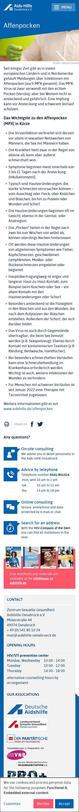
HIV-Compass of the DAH (52, 528)
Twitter (40, 424)
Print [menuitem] (7, 424)
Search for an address (40, 523)
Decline (43, 803)
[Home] (18, 7)
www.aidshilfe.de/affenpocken (28, 408)
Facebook (32, 424)
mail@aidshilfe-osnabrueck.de (31, 635)
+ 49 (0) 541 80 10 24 (23, 630)
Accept (64, 803)
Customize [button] (12, 803)
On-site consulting (37, 449)
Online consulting (37, 502)
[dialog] (39, 795)
